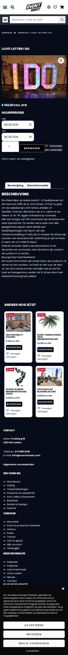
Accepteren (34, 625)
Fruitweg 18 (18, 438)
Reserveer (32, 148)
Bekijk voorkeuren (34, 643)
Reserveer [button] (14, 347)
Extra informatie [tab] (37, 185)
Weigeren (34, 634)
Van (4, 118)
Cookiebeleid (32, 650)
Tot (4, 131)
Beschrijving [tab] (15, 185)
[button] (63, 588)
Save (11, 315)
